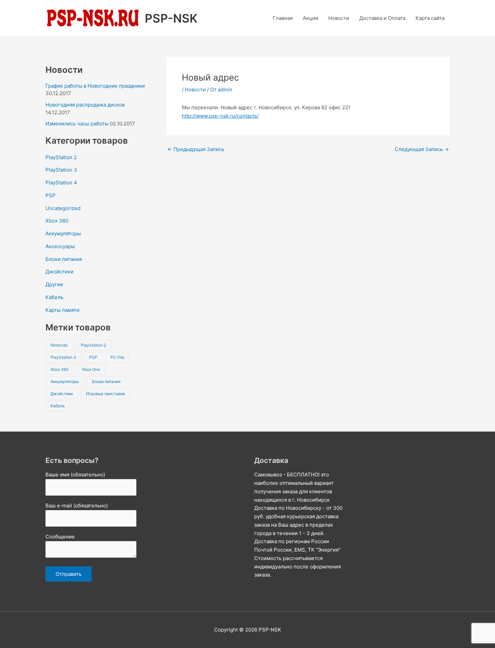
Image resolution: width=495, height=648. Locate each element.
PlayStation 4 (61, 182)
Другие (54, 284)
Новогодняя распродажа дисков (85, 104)
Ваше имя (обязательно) (75, 474)
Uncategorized (62, 208)
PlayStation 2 (61, 157)
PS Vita (117, 357)
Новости (338, 18)
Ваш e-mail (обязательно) (76, 505)
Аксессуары (60, 246)
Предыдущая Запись (195, 149)
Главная (283, 18)
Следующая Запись (422, 149)
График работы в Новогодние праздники (95, 86)
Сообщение (60, 536)
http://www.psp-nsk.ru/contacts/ (220, 116)
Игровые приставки (105, 393)
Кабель (54, 297)
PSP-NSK (171, 18)
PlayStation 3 (61, 170)
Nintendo (59, 345)
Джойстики (59, 271)
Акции (310, 18)
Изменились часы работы (76, 123)
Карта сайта (430, 18)
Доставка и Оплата (382, 18)
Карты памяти (62, 310)
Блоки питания (63, 259)
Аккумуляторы (63, 233)
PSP (50, 195)
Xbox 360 (56, 220)
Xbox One (91, 369)
